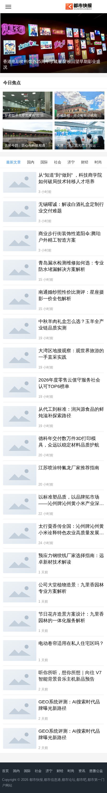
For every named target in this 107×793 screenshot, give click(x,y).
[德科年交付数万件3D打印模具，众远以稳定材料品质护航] (19, 445)
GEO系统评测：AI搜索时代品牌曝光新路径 (69, 705)
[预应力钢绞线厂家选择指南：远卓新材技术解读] (19, 562)
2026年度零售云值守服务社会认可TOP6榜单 (69, 383)
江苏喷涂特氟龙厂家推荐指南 (68, 467)
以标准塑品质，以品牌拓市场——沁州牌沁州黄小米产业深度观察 (71, 500)
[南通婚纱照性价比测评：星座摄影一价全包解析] (19, 299)
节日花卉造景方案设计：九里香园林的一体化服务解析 (71, 617)
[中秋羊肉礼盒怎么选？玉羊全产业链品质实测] (19, 328)
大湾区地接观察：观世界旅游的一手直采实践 (71, 354)
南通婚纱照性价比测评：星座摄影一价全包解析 (71, 295)
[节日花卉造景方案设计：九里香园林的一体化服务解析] (19, 621)
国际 (44, 162)
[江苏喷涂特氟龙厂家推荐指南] (19, 475)
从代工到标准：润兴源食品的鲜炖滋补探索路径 (71, 412)
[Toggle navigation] (8, 6)
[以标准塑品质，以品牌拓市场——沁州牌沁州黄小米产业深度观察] (19, 504)
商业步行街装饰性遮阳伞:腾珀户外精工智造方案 (69, 237)
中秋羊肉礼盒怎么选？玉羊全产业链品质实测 (71, 324)
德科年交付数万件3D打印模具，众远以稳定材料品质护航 (68, 442)
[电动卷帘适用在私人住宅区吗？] (19, 650)
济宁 (71, 162)
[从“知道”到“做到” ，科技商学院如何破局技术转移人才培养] (19, 182)
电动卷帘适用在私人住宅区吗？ (71, 643)
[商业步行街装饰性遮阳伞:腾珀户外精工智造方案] (19, 240)
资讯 (81, 771)
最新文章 (13, 162)
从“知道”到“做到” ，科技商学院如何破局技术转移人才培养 (70, 178)
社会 (57, 162)
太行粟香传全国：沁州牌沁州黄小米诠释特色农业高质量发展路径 (71, 530)
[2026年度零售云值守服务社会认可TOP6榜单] (19, 387)
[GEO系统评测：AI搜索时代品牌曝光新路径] (19, 709)
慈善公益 (96, 771)
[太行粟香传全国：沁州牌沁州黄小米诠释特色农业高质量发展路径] (19, 533)
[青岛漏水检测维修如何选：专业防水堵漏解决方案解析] (19, 270)
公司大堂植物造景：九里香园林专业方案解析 (71, 588)
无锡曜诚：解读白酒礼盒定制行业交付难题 (71, 207)
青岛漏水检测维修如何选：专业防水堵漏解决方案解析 (71, 266)
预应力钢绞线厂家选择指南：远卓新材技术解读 (71, 559)
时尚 (98, 162)
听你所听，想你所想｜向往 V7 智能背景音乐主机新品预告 (70, 676)
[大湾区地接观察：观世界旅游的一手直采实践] (19, 358)
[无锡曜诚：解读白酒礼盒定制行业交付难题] (19, 211)
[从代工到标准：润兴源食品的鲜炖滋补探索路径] (19, 416)
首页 (5, 771)
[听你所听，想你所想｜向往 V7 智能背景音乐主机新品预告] (19, 679)
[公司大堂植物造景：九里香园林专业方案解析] (19, 592)
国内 (30, 162)
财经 (84, 162)
